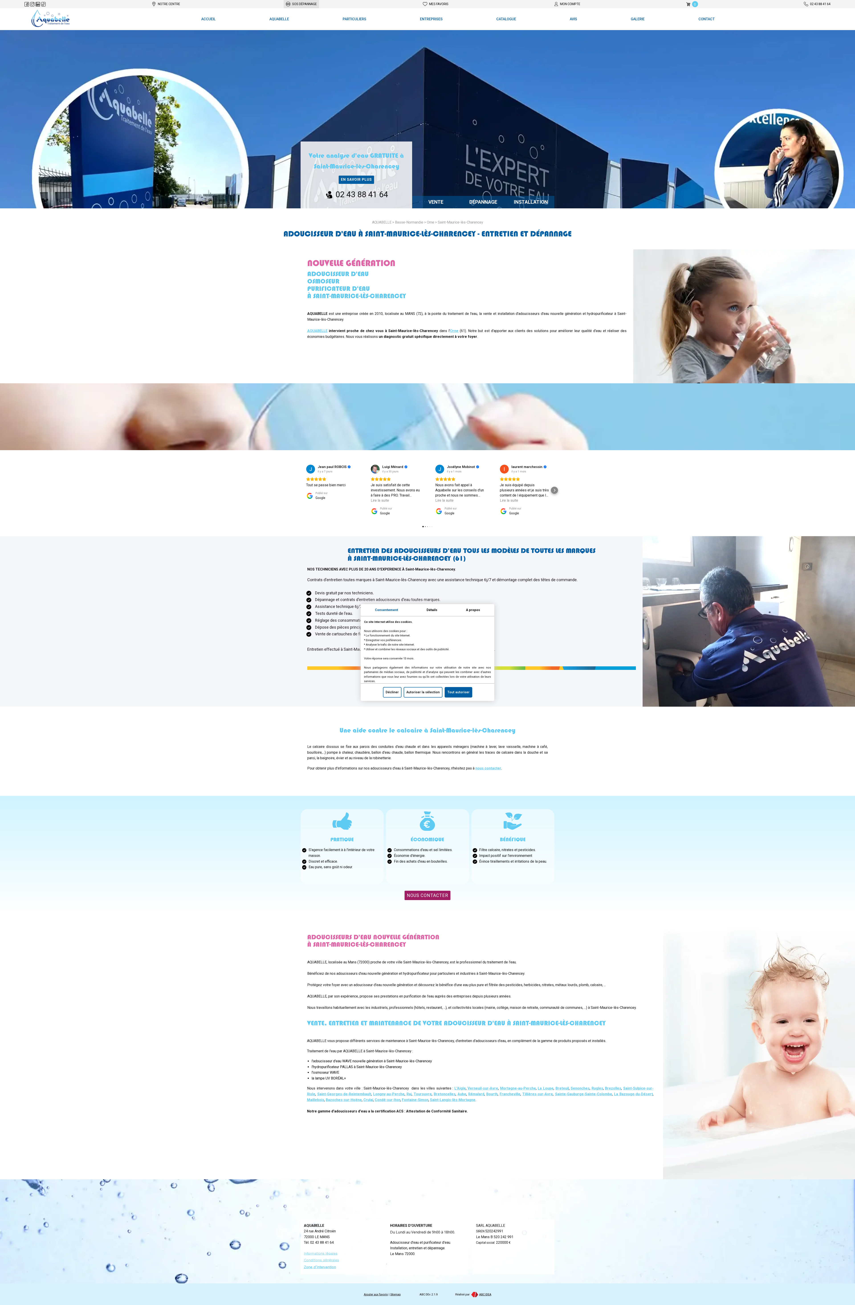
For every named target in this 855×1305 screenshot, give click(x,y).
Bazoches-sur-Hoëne (344, 1100)
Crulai (368, 1100)
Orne (430, 222)
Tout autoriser (458, 692)
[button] (300, 490)
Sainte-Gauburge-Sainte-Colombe (583, 1094)
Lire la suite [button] (380, 500)
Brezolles (613, 1088)
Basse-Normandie (409, 222)
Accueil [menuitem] (208, 19)
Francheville (510, 1094)
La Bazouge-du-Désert (633, 1094)
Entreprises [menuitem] (431, 19)
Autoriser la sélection (423, 692)
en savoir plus (356, 179)
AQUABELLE (317, 331)
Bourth (492, 1094)
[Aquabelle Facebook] (26, 4)
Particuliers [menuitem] (354, 19)
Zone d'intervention (320, 1267)
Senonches (580, 1088)
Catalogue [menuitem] (506, 19)
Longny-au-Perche (389, 1094)
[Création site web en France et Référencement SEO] (474, 1294)
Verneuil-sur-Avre (483, 1088)
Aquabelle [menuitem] (279, 19)
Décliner (392, 692)
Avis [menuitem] (573, 19)
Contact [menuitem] (706, 19)
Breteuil (562, 1088)
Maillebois (315, 1100)
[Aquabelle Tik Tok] (43, 4)
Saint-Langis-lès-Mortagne (452, 1100)
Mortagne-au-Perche (518, 1088)
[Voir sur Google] (310, 469)
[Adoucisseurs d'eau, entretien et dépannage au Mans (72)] (50, 19)
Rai (409, 1094)
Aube (462, 1094)
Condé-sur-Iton (387, 1100)
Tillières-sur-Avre (537, 1094)
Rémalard (476, 1094)
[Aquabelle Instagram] (32, 4)
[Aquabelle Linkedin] (38, 4)
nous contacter (488, 768)
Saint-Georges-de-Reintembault (344, 1094)
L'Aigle (460, 1088)
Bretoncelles (445, 1094)
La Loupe (546, 1088)
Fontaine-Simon (415, 1100)
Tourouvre (423, 1094)
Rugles (597, 1088)
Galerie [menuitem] (638, 19)
